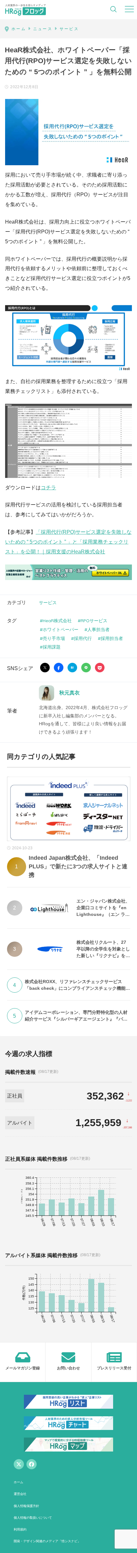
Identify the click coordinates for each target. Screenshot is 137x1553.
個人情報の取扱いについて (33, 1517)
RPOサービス (94, 620)
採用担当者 (112, 638)
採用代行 (83, 638)
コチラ (48, 487)
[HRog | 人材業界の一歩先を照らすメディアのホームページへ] (25, 9)
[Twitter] (19, 1464)
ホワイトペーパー (60, 629)
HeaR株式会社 (57, 620)
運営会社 (20, 1494)
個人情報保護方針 (26, 1506)
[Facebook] (31, 1464)
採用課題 (52, 646)
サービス (48, 602)
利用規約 (20, 1529)
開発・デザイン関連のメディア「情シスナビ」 (47, 1541)
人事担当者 (98, 629)
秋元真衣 (69, 692)
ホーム (18, 1482)
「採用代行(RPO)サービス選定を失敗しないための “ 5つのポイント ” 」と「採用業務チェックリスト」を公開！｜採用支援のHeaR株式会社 (68, 541)
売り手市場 (54, 638)
